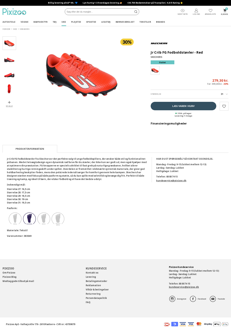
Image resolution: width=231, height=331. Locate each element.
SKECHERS (156, 57)
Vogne (25, 21)
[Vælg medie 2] (9, 58)
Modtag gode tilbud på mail (18, 281)
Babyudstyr (40, 21)
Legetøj (106, 21)
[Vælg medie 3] (9, 73)
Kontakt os (92, 272)
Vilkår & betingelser (97, 289)
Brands (160, 21)
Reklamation (93, 285)
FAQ (88, 302)
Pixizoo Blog (10, 276)
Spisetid (91, 21)
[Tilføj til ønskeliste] (224, 106)
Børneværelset (125, 21)
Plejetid (76, 21)
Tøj (55, 21)
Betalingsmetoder (96, 281)
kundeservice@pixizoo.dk (171, 180)
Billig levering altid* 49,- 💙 (63, 2)
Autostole (9, 21)
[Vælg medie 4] (9, 89)
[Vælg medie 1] (9, 43)
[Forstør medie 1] (82, 73)
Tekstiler (145, 21)
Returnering (93, 293)
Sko (64, 21)
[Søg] (136, 11)
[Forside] (14, 11)
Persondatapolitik (96, 298)
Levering (91, 276)
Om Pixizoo (9, 272)
